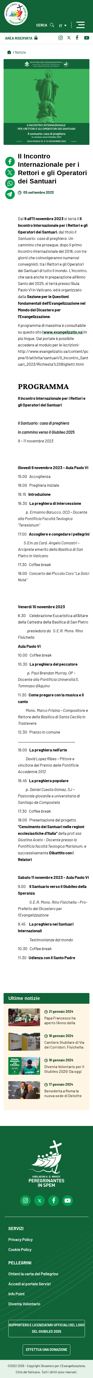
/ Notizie (19, 52)
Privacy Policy (20, 1239)
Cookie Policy (19, 1249)
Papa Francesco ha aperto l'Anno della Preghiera (60, 1022)
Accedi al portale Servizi (29, 1283)
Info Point (16, 1293)
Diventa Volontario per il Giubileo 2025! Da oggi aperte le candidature (64, 1071)
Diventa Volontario (24, 1303)
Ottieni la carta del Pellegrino (33, 1273)
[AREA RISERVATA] (34, 38)
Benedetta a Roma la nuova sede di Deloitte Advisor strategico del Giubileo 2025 (63, 1097)
